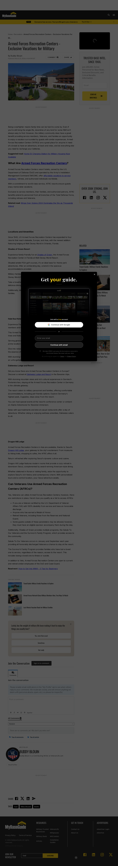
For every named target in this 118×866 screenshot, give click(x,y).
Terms (62, 356)
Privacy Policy (71, 356)
